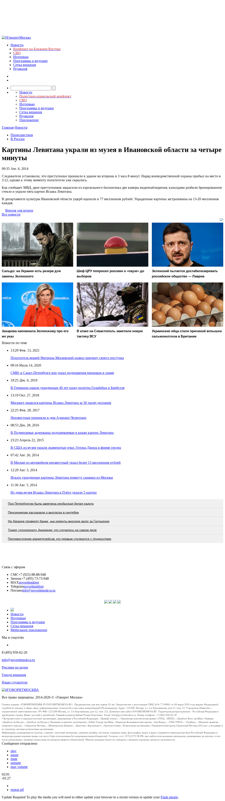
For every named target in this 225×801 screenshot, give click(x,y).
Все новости (11, 214)
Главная (8, 127)
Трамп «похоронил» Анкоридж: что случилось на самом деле (52, 530)
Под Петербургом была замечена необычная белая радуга (51, 503)
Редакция (20, 69)
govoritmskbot (29, 582)
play (13, 751)
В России (18, 139)
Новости (17, 45)
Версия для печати (19, 210)
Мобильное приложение (29, 630)
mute (14, 759)
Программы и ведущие (30, 61)
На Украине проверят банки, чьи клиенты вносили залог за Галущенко (58, 521)
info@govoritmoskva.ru (38, 590)
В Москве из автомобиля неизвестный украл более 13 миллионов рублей (66, 462)
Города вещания (14, 675)
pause (14, 755)
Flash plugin (169, 797)
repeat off (17, 790)
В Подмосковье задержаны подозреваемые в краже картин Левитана (62, 432)
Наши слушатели (14, 682)
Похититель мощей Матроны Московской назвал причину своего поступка (67, 358)
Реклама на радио (15, 667)
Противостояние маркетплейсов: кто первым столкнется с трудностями (59, 539)
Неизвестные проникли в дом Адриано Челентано (48, 418)
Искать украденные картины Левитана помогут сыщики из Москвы (62, 477)
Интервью (21, 57)
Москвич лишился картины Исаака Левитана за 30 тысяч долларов (61, 403)
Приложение (29, 120)
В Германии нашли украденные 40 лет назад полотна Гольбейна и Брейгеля (67, 388)
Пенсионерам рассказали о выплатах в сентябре (43, 512)
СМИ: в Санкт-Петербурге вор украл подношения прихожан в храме (62, 373)
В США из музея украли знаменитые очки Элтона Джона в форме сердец (66, 447)
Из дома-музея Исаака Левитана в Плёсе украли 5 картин (54, 492)
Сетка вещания (24, 65)
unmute (16, 763)
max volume (19, 767)
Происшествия (22, 135)
